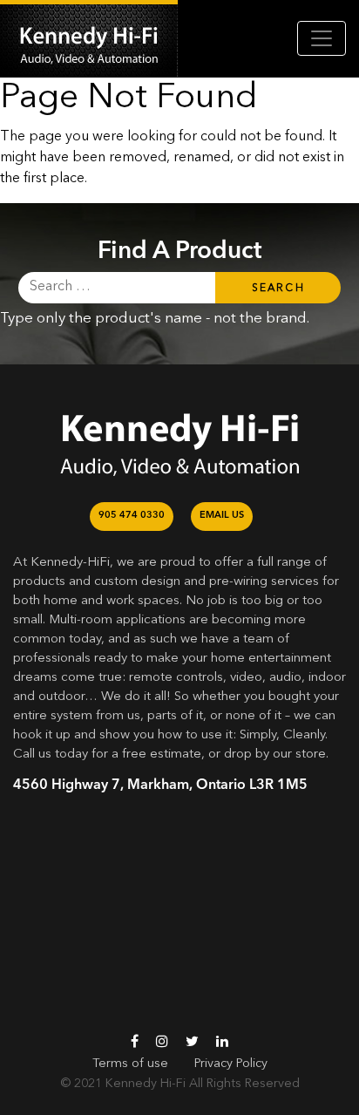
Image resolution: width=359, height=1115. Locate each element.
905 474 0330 (131, 515)
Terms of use (130, 1063)
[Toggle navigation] (321, 38)
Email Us (222, 515)
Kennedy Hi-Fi (145, 1084)
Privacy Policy (231, 1063)
